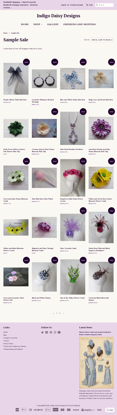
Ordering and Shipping (79, 24)
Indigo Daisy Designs (58, 15)
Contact (6, 341)
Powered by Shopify (73, 405)
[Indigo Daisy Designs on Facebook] (46, 333)
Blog (5, 335)
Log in (63, 5)
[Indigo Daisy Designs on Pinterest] (51, 333)
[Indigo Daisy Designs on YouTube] (59, 333)
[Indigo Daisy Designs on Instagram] (55, 333)
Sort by (87, 40)
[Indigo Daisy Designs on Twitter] (42, 333)
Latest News (85, 327)
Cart (91, 5)
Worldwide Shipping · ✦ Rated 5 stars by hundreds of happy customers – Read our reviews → (20, 5)
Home (25, 24)
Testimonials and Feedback (13, 349)
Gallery (53, 24)
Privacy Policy (8, 343)
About (5, 332)
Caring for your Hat (10, 338)
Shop (37, 24)
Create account (76, 5)
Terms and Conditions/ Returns (14, 346)
